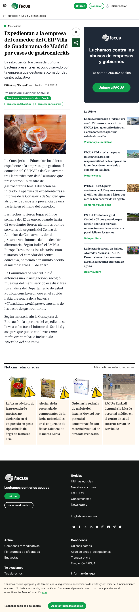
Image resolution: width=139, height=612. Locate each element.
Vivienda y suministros (98, 142)
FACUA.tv (77, 493)
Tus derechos (13, 573)
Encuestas (11, 557)
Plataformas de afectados (22, 551)
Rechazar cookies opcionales (23, 605)
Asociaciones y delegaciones (91, 551)
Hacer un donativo (19, 505)
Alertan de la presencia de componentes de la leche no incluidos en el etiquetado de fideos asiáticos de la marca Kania (52, 418)
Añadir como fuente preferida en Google (28, 98)
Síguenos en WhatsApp (19, 104)
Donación (96, 5)
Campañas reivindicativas (21, 546)
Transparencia (80, 557)
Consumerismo (81, 499)
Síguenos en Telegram (49, 104)
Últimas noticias (82, 481)
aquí (44, 592)
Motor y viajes (92, 175)
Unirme (80, 5)
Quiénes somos (81, 546)
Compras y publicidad (97, 204)
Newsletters (79, 504)
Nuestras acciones (83, 487)
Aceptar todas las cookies (67, 605)
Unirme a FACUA (111, 87)
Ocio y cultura (92, 238)
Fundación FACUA (83, 563)
